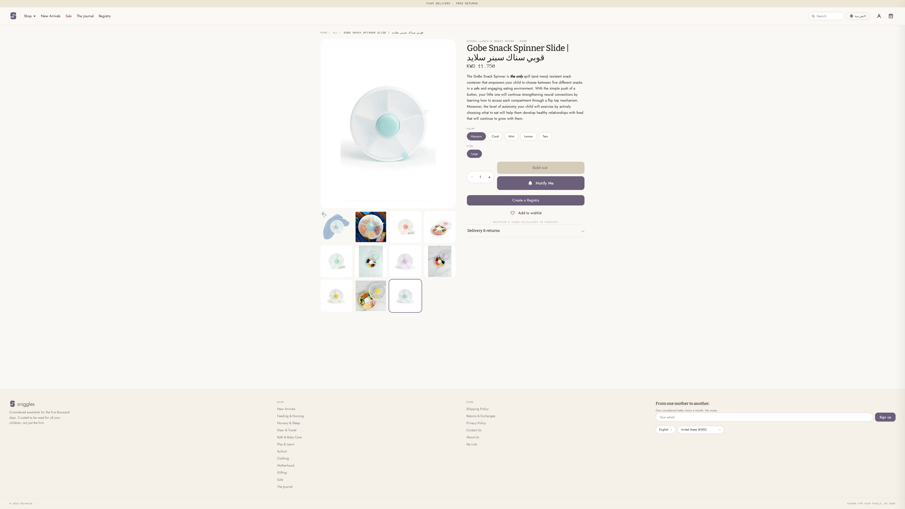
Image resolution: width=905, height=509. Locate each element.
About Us (472, 437)
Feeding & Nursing (290, 416)
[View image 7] (405, 261)
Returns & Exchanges (480, 416)
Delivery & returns (483, 230)
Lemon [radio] (528, 136)
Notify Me (545, 183)
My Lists (471, 444)
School (282, 451)
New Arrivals (50, 16)
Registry (105, 16)
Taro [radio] (545, 136)
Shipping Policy (477, 408)
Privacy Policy (476, 423)
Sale (69, 16)
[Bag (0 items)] (891, 16)
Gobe (523, 41)
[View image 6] (371, 261)
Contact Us (473, 430)
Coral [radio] (495, 136)
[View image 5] (336, 261)
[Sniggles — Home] (13, 16)
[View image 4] (440, 227)
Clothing (283, 458)
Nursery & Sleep (288, 423)
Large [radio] (474, 154)
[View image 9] (336, 296)
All (335, 32)
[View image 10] (371, 296)
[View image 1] (336, 227)
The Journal (85, 16)
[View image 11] (405, 296)
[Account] (879, 16)
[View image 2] (371, 227)
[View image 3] (405, 227)
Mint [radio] (511, 136)
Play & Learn (285, 444)
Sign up (885, 417)
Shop (28, 16)
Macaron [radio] (476, 136)
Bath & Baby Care (289, 437)
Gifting (282, 472)
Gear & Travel (286, 430)
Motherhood (285, 465)
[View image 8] (440, 261)
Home (324, 32)
